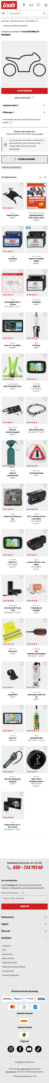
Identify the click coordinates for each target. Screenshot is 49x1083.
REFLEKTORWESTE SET (13, 386)
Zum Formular (14, 149)
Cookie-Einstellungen (10, 975)
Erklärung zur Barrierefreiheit (13, 967)
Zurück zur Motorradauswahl (15, 26)
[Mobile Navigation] (3, 13)
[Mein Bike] (31, 5)
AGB (4, 950)
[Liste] (45, 177)
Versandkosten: (10, 1072)
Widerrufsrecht (8, 958)
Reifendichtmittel (36, 738)
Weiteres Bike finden (23, 98)
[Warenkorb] (46, 5)
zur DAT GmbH (37, 134)
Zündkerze (36, 345)
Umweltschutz (8, 971)
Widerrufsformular (9, 963)
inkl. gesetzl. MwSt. (23, 1069)
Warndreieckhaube (36, 473)
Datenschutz (7, 954)
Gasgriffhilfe (12, 695)
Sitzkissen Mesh (13, 215)
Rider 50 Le (12, 562)
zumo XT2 (12, 738)
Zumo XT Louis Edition (12, 345)
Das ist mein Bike (24, 91)
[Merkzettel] (38, 5)
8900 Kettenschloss (36, 430)
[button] (44, 13)
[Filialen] (24, 5)
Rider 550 (36, 386)
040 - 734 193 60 (27, 867)
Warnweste (12, 651)
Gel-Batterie (36, 302)
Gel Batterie (12, 259)
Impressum (6, 946)
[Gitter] (40, 176)
